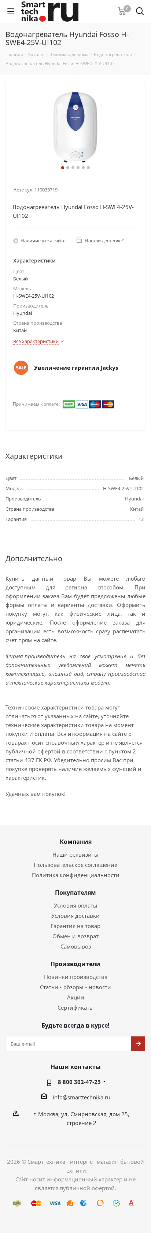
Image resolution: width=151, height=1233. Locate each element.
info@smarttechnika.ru (81, 1097)
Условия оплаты (75, 905)
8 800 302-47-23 (79, 1081)
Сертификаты (76, 1007)
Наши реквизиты (75, 854)
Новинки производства (75, 976)
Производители (75, 964)
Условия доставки (75, 915)
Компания (76, 842)
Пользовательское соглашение (75, 864)
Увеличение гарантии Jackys (76, 367)
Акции (75, 997)
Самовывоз (75, 946)
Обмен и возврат (75, 936)
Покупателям (75, 893)
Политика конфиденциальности (75, 875)
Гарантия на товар (75, 926)
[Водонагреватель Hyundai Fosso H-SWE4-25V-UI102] (75, 127)
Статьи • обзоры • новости (75, 987)
